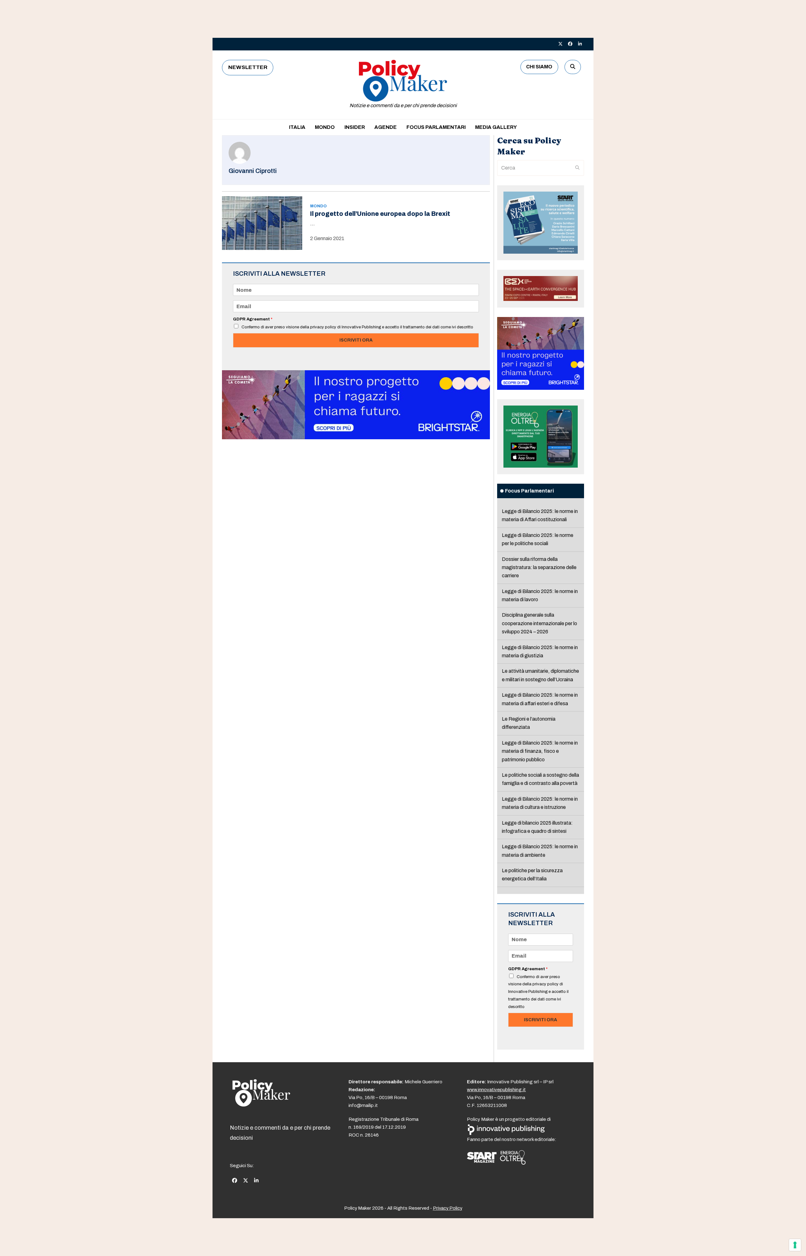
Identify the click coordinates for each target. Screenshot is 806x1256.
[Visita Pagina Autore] (240, 162)
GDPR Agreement (252, 319)
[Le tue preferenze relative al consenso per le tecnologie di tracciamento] (795, 1245)
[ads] (356, 437)
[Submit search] (577, 168)
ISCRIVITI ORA (355, 340)
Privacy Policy (447, 1208)
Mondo (318, 206)
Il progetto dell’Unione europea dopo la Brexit (380, 213)
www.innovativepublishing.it (496, 1089)
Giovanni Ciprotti (253, 171)
